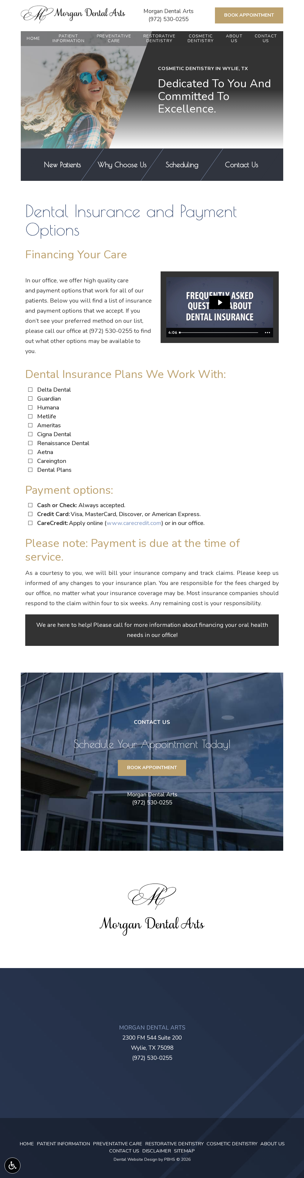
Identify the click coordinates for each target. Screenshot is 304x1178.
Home (33, 38)
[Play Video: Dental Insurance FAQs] (219, 302)
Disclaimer (156, 1151)
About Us (272, 1144)
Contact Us (124, 1151)
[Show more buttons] (267, 332)
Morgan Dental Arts (168, 11)
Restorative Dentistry (174, 1144)
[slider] (219, 332)
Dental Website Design (135, 1159)
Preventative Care (117, 1144)
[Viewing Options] (12, 1166)
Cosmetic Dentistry (232, 1144)
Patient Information (63, 1144)
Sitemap (184, 1151)
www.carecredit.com (134, 523)
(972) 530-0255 (168, 19)
